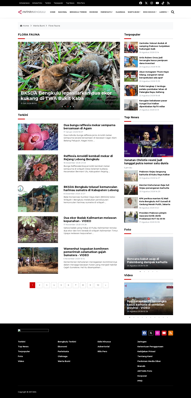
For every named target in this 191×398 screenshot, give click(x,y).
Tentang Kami (144, 356)
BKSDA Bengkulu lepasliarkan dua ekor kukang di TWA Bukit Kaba (66, 95)
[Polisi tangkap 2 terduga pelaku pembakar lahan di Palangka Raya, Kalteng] (131, 90)
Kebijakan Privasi (146, 351)
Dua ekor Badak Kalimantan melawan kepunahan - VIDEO (90, 219)
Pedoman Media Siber (149, 361)
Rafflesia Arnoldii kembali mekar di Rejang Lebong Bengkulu (88, 157)
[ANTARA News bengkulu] (32, 12)
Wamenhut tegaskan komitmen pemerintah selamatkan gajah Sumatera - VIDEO (86, 252)
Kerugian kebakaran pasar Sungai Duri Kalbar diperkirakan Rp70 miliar (153, 103)
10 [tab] (167, 317)
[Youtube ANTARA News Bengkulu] (157, 3)
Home (52, 12)
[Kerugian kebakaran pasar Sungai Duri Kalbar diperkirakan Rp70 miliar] (131, 104)
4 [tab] (70, 106)
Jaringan (142, 341)
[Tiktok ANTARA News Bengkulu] (163, 3)
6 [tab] (150, 317)
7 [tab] (155, 317)
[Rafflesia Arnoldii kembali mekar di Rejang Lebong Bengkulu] (38, 167)
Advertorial (103, 346)
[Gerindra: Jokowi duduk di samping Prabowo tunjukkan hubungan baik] (131, 47)
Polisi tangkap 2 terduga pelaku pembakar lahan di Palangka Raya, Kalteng (153, 89)
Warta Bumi (133, 12)
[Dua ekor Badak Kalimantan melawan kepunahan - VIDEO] (38, 229)
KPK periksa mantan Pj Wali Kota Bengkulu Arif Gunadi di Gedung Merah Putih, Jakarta (154, 201)
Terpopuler (58, 3)
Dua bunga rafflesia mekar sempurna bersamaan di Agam (89, 126)
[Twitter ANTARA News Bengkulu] (146, 3)
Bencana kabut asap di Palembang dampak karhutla (147, 260)
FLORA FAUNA (29, 34)
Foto (127, 229)
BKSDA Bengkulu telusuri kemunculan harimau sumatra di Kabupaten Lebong (91, 188)
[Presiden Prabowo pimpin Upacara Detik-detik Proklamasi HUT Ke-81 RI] (131, 217)
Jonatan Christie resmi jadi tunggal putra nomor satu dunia (146, 161)
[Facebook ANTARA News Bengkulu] (140, 3)
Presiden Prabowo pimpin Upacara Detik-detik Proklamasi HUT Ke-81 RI (153, 216)
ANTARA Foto (144, 371)
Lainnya (163, 12)
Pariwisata (106, 12)
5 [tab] (73, 106)
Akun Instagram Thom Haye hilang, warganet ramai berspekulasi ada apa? (154, 75)
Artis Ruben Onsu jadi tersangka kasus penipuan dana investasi (153, 60)
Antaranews (24, 3)
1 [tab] (62, 106)
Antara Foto (37, 3)
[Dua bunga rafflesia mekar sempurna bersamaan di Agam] (38, 136)
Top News (70, 3)
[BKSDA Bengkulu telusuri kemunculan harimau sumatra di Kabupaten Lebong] (38, 198)
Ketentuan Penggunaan (150, 346)
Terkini (48, 3)
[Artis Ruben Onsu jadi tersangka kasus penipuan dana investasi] (131, 61)
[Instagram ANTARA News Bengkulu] (151, 3)
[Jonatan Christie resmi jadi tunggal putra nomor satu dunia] (148, 140)
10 (98, 285)
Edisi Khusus (149, 12)
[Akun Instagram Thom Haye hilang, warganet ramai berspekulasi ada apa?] (131, 76)
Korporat (142, 376)
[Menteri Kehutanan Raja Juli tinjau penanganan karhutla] (131, 189)
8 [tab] (159, 317)
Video (128, 275)
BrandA (141, 366)
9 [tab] (163, 317)
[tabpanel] (69, 76)
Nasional (62, 12)
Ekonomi (93, 12)
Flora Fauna (54, 25)
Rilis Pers (81, 3)
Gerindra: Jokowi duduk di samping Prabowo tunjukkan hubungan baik (154, 46)
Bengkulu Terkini (78, 12)
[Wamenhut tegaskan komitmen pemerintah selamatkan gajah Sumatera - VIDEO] (38, 260)
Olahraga (120, 12)
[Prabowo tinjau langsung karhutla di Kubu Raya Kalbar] (131, 175)
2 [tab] (144, 271)
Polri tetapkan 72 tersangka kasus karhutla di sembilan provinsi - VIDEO (147, 305)
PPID (139, 381)
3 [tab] (148, 271)
